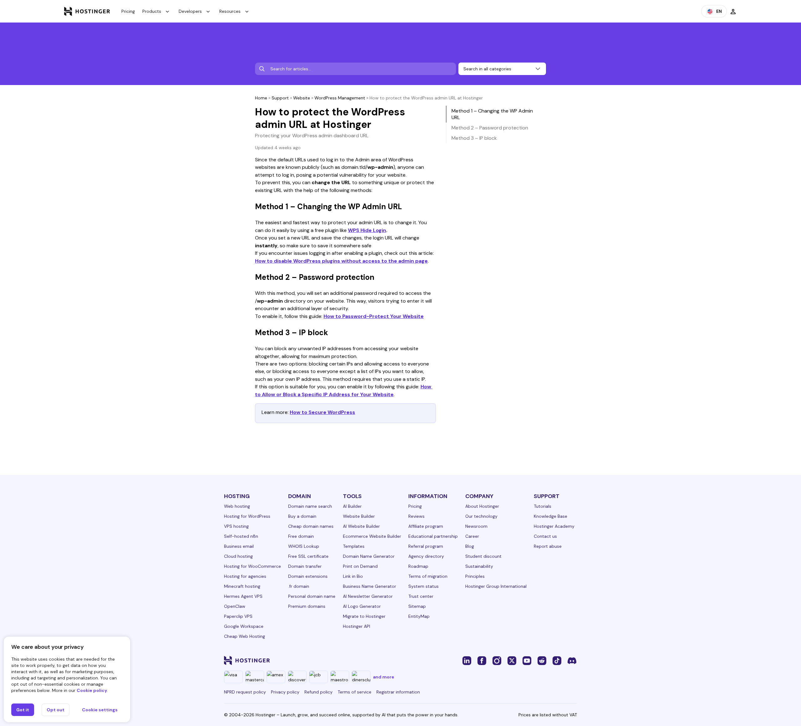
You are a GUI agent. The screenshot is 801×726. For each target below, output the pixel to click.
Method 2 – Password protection (490, 127)
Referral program (425, 546)
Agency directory (426, 556)
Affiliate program (425, 526)
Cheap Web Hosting (244, 636)
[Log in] (733, 11)
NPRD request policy (245, 692)
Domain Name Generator (369, 556)
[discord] (572, 660)
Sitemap (417, 606)
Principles (475, 576)
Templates (354, 546)
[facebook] (482, 660)
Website (301, 98)
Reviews (416, 516)
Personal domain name (311, 596)
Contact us (545, 536)
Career (472, 536)
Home (261, 98)
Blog (469, 546)
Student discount (483, 556)
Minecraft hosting (242, 586)
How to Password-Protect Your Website (374, 316)
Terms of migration (427, 576)
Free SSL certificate (308, 556)
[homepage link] (87, 11)
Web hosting (237, 506)
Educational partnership (433, 536)
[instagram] (497, 660)
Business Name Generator (369, 586)
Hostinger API (356, 626)
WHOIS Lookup (303, 546)
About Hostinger (482, 506)
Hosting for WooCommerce (252, 566)
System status (423, 586)
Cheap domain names (311, 526)
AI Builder (352, 506)
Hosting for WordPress (247, 516)
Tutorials (542, 506)
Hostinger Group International (496, 586)
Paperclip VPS (238, 616)
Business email (239, 546)
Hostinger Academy (554, 526)
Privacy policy (285, 692)
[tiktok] (557, 660)
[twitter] (512, 660)
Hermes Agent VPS (243, 596)
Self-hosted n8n (241, 536)
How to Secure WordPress (322, 412)
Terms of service (354, 692)
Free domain (301, 536)
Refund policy (318, 692)
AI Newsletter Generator (368, 596)
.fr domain (298, 586)
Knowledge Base (550, 516)
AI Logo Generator (362, 606)
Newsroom (476, 526)
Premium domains (306, 606)
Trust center (420, 596)
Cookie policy (92, 690)
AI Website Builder (361, 526)
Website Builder (359, 516)
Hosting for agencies (245, 576)
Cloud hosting (238, 556)
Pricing (128, 11)
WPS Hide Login (367, 230)
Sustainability (479, 566)
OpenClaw (234, 606)
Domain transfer (305, 566)
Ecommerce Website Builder (372, 536)
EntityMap (419, 616)
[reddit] (542, 660)
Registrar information (398, 692)
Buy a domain (302, 516)
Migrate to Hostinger (364, 616)
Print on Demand (360, 566)
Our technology (481, 516)
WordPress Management (339, 98)
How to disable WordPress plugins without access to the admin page (341, 261)
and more (383, 677)
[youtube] (527, 660)
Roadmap (418, 566)
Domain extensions (308, 576)
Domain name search (310, 506)
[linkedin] (467, 660)
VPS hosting (236, 526)
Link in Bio (353, 576)
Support (280, 98)
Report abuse (548, 546)
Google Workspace (243, 626)
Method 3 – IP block (474, 138)
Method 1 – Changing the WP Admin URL (492, 114)
